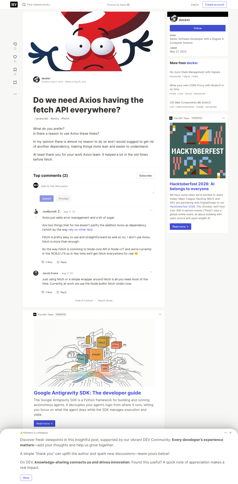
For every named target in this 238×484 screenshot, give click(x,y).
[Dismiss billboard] (230, 432)
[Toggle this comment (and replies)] (36, 217)
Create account (214, 4)
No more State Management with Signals (194, 74)
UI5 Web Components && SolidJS (193, 104)
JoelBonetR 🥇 (51, 211)
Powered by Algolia (117, 4)
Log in (195, 4)
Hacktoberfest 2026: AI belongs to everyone (192, 186)
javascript (41, 118)
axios (55, 118)
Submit (46, 198)
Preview (63, 198)
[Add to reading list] (15, 71)
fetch (65, 118)
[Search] (24, 5)
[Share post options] (15, 94)
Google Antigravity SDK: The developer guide (87, 393)
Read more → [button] (44, 423)
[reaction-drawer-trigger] (15, 46)
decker (46, 78)
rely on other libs (79, 229)
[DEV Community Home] (14, 4)
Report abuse (105, 300)
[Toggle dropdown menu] (151, 210)
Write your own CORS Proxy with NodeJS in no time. (196, 89)
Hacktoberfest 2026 (182, 206)
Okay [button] (26, 477)
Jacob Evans (50, 273)
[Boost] (15, 82)
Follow (198, 28)
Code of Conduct (84, 300)
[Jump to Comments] (15, 58)
